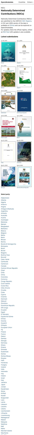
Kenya (3, 391)
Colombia (4, 277)
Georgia (3, 187)
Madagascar (5, 417)
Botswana (4, 246)
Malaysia (4, 422)
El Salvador (5, 314)
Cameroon (3, 112)
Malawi (2, 87)
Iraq (2, 374)
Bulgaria (4, 253)
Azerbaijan (4, 220)
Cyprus (3, 294)
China (3, 275)
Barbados (4, 229)
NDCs (3, 8)
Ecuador (4, 310)
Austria (3, 218)
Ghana (3, 345)
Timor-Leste (4, 137)
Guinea (3, 354)
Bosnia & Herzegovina (8, 244)
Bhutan (3, 240)
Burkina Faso (5, 255)
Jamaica (4, 382)
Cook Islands (5, 283)
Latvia (3, 402)
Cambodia (4, 261)
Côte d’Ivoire (5, 288)
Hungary (4, 365)
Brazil (3, 248)
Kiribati (3, 393)
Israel (3, 378)
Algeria (18, 87)
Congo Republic (6, 281)
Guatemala (4, 352)
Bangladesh (5, 226)
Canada (3, 266)
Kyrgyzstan (5, 398)
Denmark (4, 299)
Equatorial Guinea (7, 316)
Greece (3, 347)
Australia (4, 215)
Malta (3, 428)
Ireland (3, 376)
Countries (22, 2)
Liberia (3, 409)
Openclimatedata (7, 2)
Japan (3, 384)
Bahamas (4, 222)
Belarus (3, 231)
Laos (2, 400)
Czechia (4, 297)
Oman (2, 63)
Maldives (4, 424)
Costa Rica (4, 286)
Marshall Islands (6, 431)
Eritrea (3, 319)
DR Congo (4, 308)
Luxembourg (5, 415)
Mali (2, 426)
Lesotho (4, 406)
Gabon (3, 336)
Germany (4, 343)
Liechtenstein (5, 411)
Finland (3, 332)
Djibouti (3, 301)
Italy (2, 380)
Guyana (18, 63)
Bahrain (3, 224)
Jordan (3, 387)
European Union (6, 327)
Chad (3, 270)
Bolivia (3, 242)
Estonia (3, 321)
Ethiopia (4, 325)
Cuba (3, 292)
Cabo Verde (5, 259)
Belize (3, 235)
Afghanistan (5, 198)
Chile (2, 272)
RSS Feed (6, 32)
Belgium (3, 233)
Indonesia (4, 371)
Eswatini (4, 323)
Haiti (2, 360)
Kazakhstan (5, 389)
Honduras (4, 363)
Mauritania (4, 433)
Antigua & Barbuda (7, 209)
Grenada (4, 349)
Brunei (3, 251)
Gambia (3, 338)
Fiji (2, 330)
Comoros (19, 162)
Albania (3, 200)
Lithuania (4, 413)
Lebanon (4, 404)
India (2, 162)
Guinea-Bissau (6, 356)
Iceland (3, 367)
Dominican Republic (22, 112)
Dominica (4, 303)
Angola (3, 207)
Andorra (4, 204)
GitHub (12, 25)
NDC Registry (26, 21)
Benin (18, 137)
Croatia (3, 290)
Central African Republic (23, 187)
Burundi (3, 257)
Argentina (4, 211)
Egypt (3, 312)
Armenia (4, 213)
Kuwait (3, 395)
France (3, 334)
